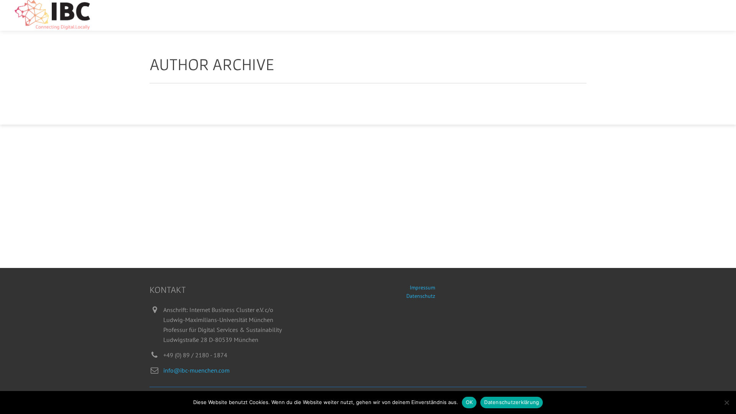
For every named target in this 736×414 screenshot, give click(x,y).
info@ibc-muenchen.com (196, 370)
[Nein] (726, 402)
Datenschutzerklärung (511, 402)
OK (469, 402)
